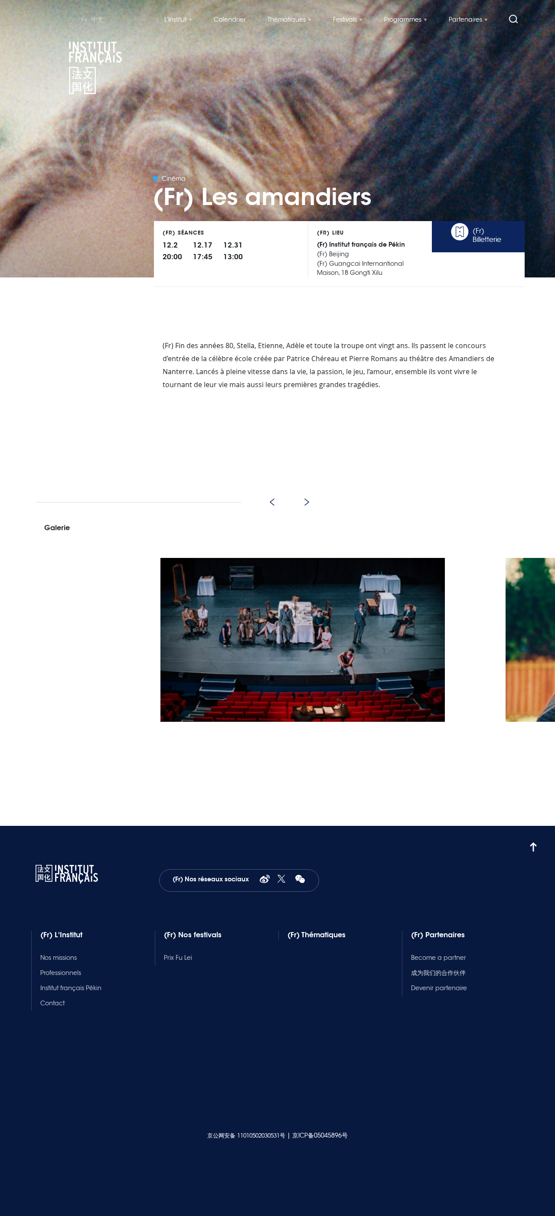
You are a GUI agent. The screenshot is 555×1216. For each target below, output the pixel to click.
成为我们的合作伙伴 (438, 973)
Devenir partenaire (439, 988)
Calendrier (230, 19)
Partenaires (465, 19)
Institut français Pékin (70, 988)
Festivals (345, 19)
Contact (52, 1003)
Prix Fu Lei (178, 958)
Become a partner (438, 958)
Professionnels (60, 973)
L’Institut (175, 19)
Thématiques (287, 19)
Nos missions (58, 958)
